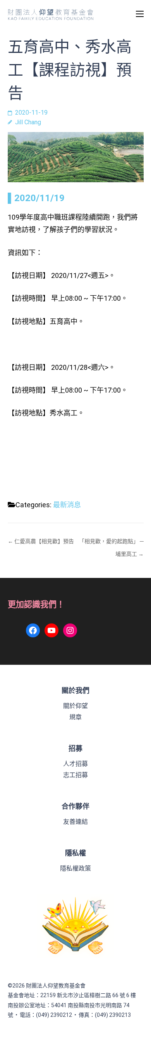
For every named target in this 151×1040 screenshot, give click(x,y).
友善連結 (75, 821)
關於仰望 (75, 706)
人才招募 (75, 763)
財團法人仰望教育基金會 (56, 985)
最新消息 (67, 505)
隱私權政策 (75, 868)
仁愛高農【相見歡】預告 (44, 541)
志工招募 (75, 775)
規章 (75, 717)
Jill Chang (28, 122)
